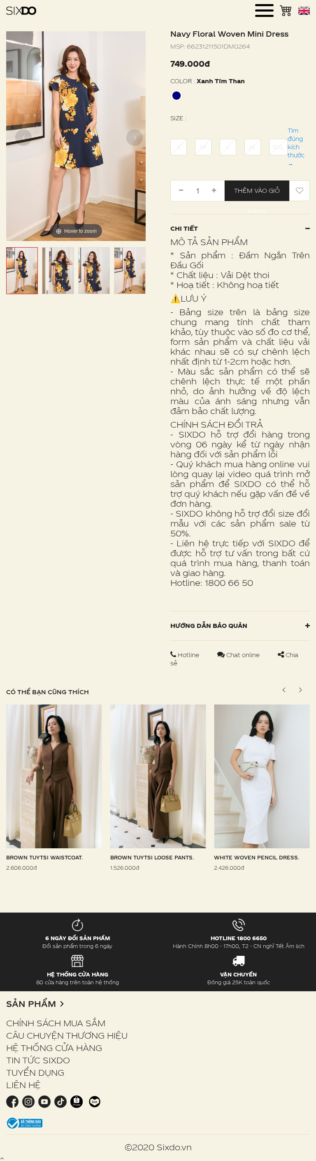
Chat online (243, 654)
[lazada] (93, 1101)
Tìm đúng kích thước (296, 147)
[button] (300, 690)
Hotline (188, 654)
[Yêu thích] (299, 190)
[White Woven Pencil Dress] (262, 775)
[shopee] (76, 1101)
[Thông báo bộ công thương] (24, 1122)
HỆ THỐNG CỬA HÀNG (54, 1048)
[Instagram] (28, 1101)
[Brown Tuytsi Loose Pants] (158, 775)
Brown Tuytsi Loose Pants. (152, 857)
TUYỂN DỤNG (35, 1072)
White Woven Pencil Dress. (256, 857)
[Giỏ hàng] (286, 10)
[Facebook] (13, 1101)
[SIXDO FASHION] (21, 10)
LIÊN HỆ (23, 1085)
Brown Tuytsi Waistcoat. (44, 857)
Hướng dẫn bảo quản (208, 625)
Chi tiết (184, 228)
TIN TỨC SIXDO (38, 1060)
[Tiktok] (60, 1101)
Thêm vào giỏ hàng (257, 194)
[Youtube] (44, 1101)
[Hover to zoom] (76, 135)
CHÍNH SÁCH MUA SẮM (55, 1023)
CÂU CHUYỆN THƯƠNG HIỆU (67, 1035)
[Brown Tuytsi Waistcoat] (54, 775)
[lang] (304, 11)
